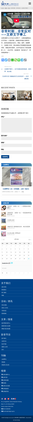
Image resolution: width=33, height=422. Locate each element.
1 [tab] (10, 99)
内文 (23, 191)
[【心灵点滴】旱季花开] (3, 233)
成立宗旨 (4, 287)
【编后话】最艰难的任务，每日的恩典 (18, 226)
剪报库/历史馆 (5, 365)
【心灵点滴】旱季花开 (13, 233)
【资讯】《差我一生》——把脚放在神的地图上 (19, 207)
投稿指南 (4, 313)
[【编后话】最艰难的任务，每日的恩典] (3, 227)
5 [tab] (17, 99)
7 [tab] (21, 99)
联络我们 (4, 289)
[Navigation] (30, 3)
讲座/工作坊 (5, 308)
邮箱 (3, 142)
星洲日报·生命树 (6, 326)
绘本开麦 (4, 344)
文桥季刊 (4, 359)
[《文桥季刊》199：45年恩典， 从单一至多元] (16, 176)
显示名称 (4, 135)
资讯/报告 (4, 305)
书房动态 (4, 310)
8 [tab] (23, 99)
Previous (3, 95)
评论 (3, 117)
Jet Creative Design (16, 420)
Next (30, 95)
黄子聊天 (4, 338)
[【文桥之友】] (3, 220)
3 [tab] (13, 99)
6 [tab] (19, 99)
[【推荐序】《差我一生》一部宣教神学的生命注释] (3, 214)
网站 (2, 149)
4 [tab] (15, 99)
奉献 (3, 295)
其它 (3, 349)
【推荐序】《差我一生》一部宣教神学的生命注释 (19, 213)
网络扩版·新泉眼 (6, 328)
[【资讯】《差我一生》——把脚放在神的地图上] (3, 207)
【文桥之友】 (11, 220)
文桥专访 (4, 341)
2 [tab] (11, 99)
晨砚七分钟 (5, 346)
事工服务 (4, 292)
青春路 (3, 362)
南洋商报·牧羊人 (6, 323)
